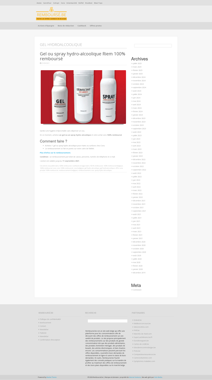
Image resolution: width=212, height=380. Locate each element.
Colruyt (56, 3)
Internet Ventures (135, 377)
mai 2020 (136, 262)
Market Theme (52, 377)
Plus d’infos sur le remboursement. (55, 153)
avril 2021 (137, 228)
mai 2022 (136, 183)
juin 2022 (136, 180)
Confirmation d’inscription (50, 340)
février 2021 (137, 235)
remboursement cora (86, 170)
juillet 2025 (137, 63)
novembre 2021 (139, 204)
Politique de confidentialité (50, 319)
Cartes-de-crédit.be (141, 344)
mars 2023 (137, 149)
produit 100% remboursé (49, 170)
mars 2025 (137, 67)
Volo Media (158, 377)
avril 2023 (137, 146)
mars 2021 (137, 231)
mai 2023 (136, 142)
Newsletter (44, 329)
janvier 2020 (138, 269)
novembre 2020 (139, 245)
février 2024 (137, 111)
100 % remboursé (96, 166)
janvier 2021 (138, 238)
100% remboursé (65, 166)
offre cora (119, 168)
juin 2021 (136, 221)
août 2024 (137, 91)
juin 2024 (136, 98)
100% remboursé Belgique (113, 166)
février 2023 (137, 152)
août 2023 (137, 132)
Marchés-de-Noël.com (143, 334)
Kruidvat (88, 3)
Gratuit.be (138, 320)
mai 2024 (136, 101)
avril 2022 (137, 187)
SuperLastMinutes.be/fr (143, 337)
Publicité (43, 333)
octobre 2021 (138, 207)
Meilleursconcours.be (142, 323)
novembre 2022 (139, 163)
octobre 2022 (138, 166)
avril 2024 (137, 104)
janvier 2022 (138, 197)
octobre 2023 (138, 125)
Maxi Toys (98, 3)
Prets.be (137, 351)
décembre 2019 (139, 272)
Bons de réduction (66, 26)
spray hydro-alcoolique (103, 170)
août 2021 (137, 214)
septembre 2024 (139, 87)
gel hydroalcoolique (107, 168)
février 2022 (137, 194)
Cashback (82, 26)
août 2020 (137, 255)
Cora (63, 3)
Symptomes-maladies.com (144, 361)
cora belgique (79, 168)
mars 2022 (137, 190)
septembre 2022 (139, 170)
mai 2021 (136, 224)
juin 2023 (136, 139)
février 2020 (137, 266)
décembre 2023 (139, 118)
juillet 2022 (137, 176)
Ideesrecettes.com (141, 327)
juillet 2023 (137, 135)
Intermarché (71, 3)
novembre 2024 (139, 80)
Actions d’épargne (46, 26)
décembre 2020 (139, 242)
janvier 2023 (138, 156)
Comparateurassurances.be (145, 354)
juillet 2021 (137, 218)
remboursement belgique (68, 170)
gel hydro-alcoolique (92, 168)
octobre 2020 (138, 248)
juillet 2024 (137, 94)
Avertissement (45, 322)
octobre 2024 (138, 84)
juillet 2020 (137, 259)
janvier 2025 (138, 74)
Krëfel (81, 3)
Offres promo (96, 26)
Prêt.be (136, 330)
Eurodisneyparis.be (141, 340)
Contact (43, 326)
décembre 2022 (139, 159)
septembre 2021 (139, 211)
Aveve (39, 3)
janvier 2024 (138, 115)
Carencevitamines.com (143, 358)
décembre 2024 (139, 77)
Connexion (137, 290)
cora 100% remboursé (65, 168)
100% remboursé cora (48, 168)
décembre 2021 (139, 200)
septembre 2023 (139, 128)
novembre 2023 (139, 122)
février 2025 (137, 70)
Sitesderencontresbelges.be (145, 347)
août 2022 (137, 173)
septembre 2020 (139, 252)
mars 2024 (137, 108)
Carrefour (47, 3)
